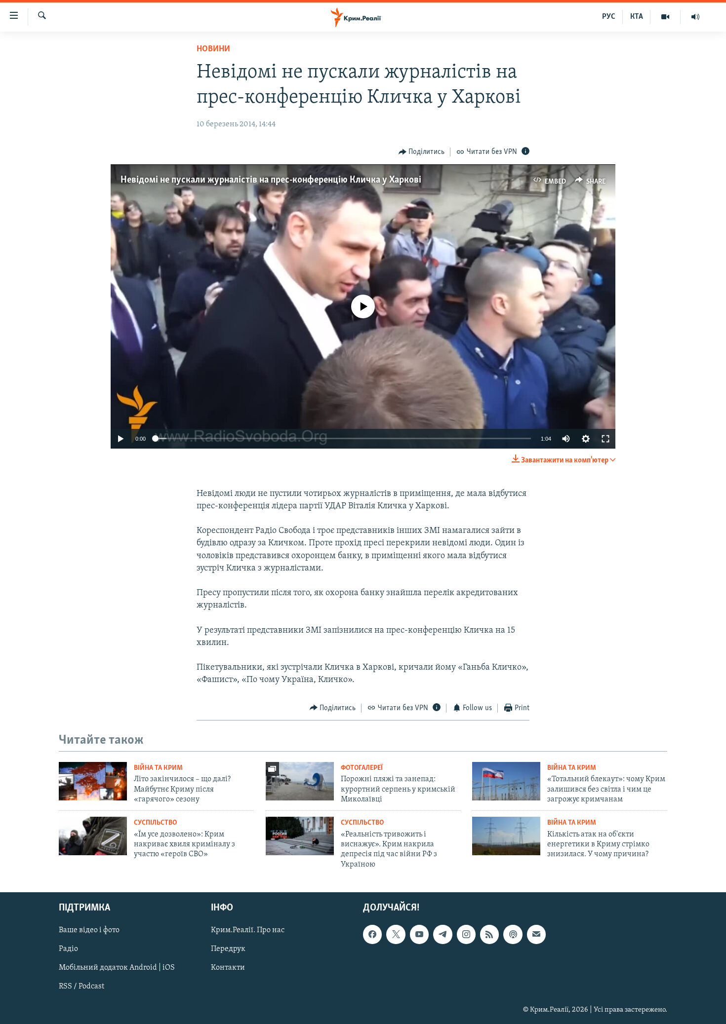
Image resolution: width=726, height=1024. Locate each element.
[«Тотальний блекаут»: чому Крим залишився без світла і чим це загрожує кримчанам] (506, 781)
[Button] (422, 152)
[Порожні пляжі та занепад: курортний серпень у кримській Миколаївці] (300, 781)
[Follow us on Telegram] (442, 934)
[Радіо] (695, 17)
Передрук (228, 949)
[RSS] (489, 934)
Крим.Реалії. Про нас (247, 930)
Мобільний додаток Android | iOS (117, 968)
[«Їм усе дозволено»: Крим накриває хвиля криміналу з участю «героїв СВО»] (93, 836)
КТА (636, 17)
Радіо (68, 949)
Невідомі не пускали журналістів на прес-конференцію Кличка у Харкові (271, 180)
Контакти (228, 968)
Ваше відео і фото (89, 930)
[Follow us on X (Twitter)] (395, 934)
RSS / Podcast (81, 987)
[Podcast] (512, 934)
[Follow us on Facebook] (372, 934)
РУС (608, 17)
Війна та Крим (158, 768)
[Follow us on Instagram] (466, 934)
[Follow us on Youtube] (419, 934)
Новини (213, 49)
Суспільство (155, 823)
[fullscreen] (605, 439)
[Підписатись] (536, 934)
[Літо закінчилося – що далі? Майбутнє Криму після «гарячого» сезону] (93, 781)
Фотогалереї (362, 768)
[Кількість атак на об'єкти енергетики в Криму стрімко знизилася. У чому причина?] (506, 836)
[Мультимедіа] (665, 17)
